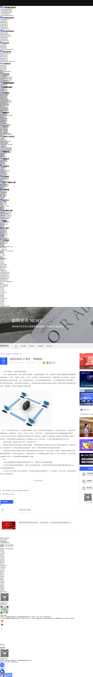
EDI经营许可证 (3, 193)
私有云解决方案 (4, 222)
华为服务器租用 (4, 24)
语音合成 (2, 162)
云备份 (1, 261)
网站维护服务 (3, 267)
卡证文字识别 (3, 96)
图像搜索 (2, 155)
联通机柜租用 (3, 46)
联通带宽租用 (3, 67)
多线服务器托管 (4, 59)
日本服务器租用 (4, 39)
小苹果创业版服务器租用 (6, 9)
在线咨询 (2, 647)
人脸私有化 (2, 147)
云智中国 (2, 245)
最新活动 (2, 3)
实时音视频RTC (4, 123)
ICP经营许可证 (3, 191)
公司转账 (2, 552)
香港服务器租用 (5, 34)
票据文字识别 (3, 98)
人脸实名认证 (4, 143)
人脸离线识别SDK (5, 141)
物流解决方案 (4, 218)
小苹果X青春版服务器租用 (6, 15)
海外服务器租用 (8, 31)
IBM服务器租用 (3, 22)
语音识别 (3, 160)
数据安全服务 (4, 180)
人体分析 (3, 140)
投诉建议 (2, 581)
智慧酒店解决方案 (5, 212)
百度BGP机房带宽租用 (5, 71)
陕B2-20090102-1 (26, 618)
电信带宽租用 (3, 65)
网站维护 (3, 185)
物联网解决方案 (4, 280)
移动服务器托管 (4, 56)
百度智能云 (2, 567)
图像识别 (3, 153)
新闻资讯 (8, 354)
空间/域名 (6, 74)
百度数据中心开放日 (6, 246)
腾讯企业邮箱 (3, 202)
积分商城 (3, 237)
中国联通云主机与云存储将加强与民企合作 (17, 490)
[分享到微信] (44, 362)
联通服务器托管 (4, 55)
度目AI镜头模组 (4, 129)
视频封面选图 (3, 117)
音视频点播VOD (4, 119)
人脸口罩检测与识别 (6, 144)
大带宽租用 (6, 64)
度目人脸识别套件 (4, 131)
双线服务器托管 (4, 58)
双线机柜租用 (3, 48)
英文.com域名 (3, 76)
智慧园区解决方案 (5, 215)
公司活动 (49, 346)
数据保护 (2, 187)
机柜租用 (5, 43)
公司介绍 (2, 230)
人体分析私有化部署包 (5, 149)
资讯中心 (2, 243)
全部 (16, 346)
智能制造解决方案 (4, 277)
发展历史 (2, 585)
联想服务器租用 (4, 27)
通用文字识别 (4, 94)
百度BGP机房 (3, 565)
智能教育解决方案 (4, 273)
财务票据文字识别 (4, 105)
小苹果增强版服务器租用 (6, 12)
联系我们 (2, 234)
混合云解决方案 (4, 224)
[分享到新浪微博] (47, 362)
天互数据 (4, 1)
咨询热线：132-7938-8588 (6, 251)
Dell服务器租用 (5, 19)
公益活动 (2, 559)
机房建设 (2, 89)
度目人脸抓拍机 (4, 132)
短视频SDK (3, 122)
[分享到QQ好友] (50, 362)
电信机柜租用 (3, 45)
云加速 (1, 205)
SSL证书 (3, 174)
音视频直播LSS (4, 120)
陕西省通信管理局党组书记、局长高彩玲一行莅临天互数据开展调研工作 (45, 522)
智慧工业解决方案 (5, 214)
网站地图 (2, 561)
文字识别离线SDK (4, 108)
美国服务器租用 (4, 33)
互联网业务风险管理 (5, 171)
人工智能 (2, 90)
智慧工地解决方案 (5, 217)
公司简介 (2, 584)
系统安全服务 (4, 178)
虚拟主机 (2, 79)
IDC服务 (2, 564)
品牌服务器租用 (8, 18)
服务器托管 (7, 52)
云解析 (1, 203)
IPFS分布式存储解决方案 (6, 281)
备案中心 (2, 578)
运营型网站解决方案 (5, 272)
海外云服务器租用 (4, 40)
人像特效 (3, 146)
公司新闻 (2, 242)
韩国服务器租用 (4, 37)
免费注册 (2, 258)
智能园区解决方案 (4, 278)
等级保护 (2, 168)
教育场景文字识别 (4, 104)
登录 (1, 257)
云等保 (3, 169)
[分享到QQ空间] (53, 362)
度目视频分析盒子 (4, 128)
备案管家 (3, 194)
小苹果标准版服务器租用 (6, 10)
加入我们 (2, 233)
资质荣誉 (2, 236)
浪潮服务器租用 (4, 25)
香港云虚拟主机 (4, 80)
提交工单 (2, 575)
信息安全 (2, 576)
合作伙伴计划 (3, 231)
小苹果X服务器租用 (4, 14)
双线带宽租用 (3, 70)
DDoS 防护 (2, 84)
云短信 (1, 206)
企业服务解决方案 (4, 275)
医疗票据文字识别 (5, 102)
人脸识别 (2, 138)
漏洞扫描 (3, 184)
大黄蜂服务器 (4, 28)
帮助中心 (2, 252)
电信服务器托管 (5, 53)
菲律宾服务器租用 (5, 36)
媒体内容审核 (3, 116)
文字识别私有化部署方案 (6, 101)
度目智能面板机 (5, 134)
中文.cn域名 (3, 77)
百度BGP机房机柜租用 (7, 49)
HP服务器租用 (3, 21)
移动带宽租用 (3, 68)
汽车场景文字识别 (4, 99)
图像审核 (2, 156)
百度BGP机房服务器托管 (7, 61)
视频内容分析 (3, 114)
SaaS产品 (2, 197)
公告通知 (40, 346)
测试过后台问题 (9, 494)
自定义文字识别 (4, 107)
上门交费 (2, 553)
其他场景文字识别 (4, 110)
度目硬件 (6, 126)
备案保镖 (3, 196)
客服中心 (2, 573)
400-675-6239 (3, 646)
